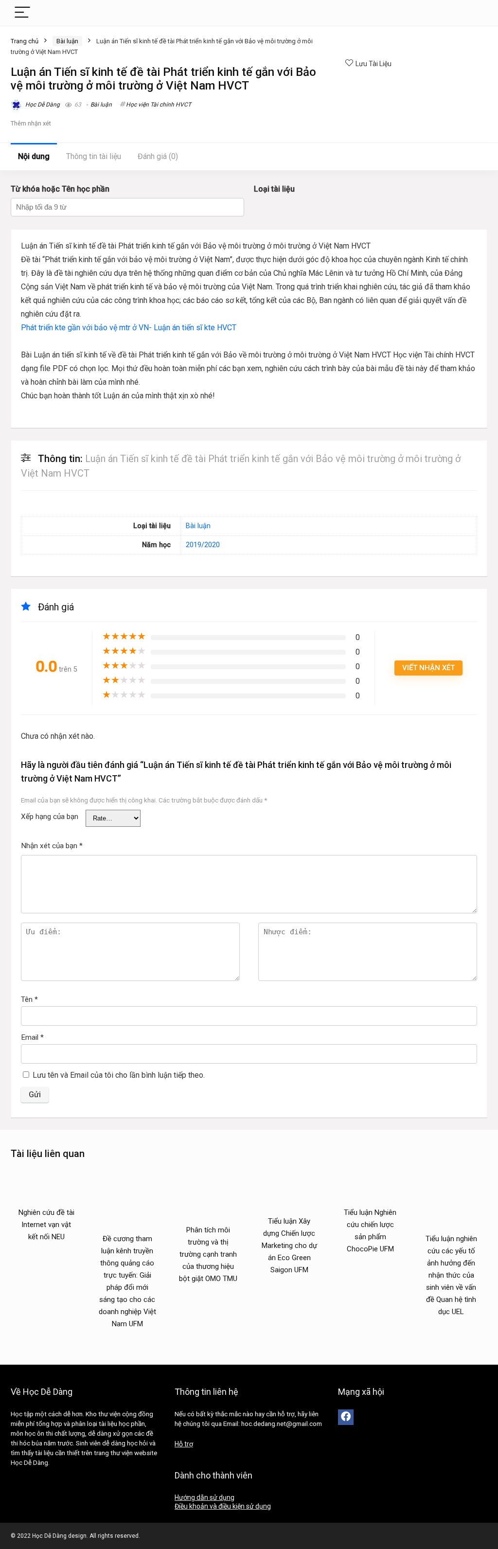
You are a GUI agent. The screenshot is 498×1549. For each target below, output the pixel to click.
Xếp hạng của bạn (49, 816)
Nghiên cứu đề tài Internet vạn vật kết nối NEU (46, 1224)
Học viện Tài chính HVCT (158, 104)
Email (32, 1037)
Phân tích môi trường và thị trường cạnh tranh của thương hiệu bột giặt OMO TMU (208, 1254)
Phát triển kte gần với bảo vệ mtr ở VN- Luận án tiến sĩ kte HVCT (128, 327)
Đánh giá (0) (158, 156)
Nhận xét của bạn (52, 845)
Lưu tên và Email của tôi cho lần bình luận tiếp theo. (119, 1075)
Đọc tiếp (46, 1255)
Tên (29, 999)
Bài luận (67, 41)
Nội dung (34, 156)
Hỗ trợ (184, 1444)
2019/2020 (203, 545)
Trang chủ (24, 41)
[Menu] (22, 13)
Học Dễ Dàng (42, 104)
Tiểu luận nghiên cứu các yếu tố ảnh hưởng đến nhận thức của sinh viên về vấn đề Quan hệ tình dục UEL (451, 1275)
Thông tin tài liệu (93, 156)
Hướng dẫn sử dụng (204, 1497)
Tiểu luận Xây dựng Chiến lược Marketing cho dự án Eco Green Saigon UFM (289, 1245)
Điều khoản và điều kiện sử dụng (223, 1506)
